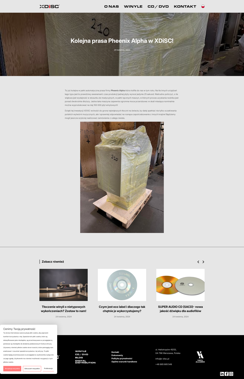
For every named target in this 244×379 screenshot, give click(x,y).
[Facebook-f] (227, 374)
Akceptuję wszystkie (12, 368)
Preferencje (48, 368)
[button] (198, 261)
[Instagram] (231, 374)
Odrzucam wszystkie (32, 368)
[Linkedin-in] (222, 374)
